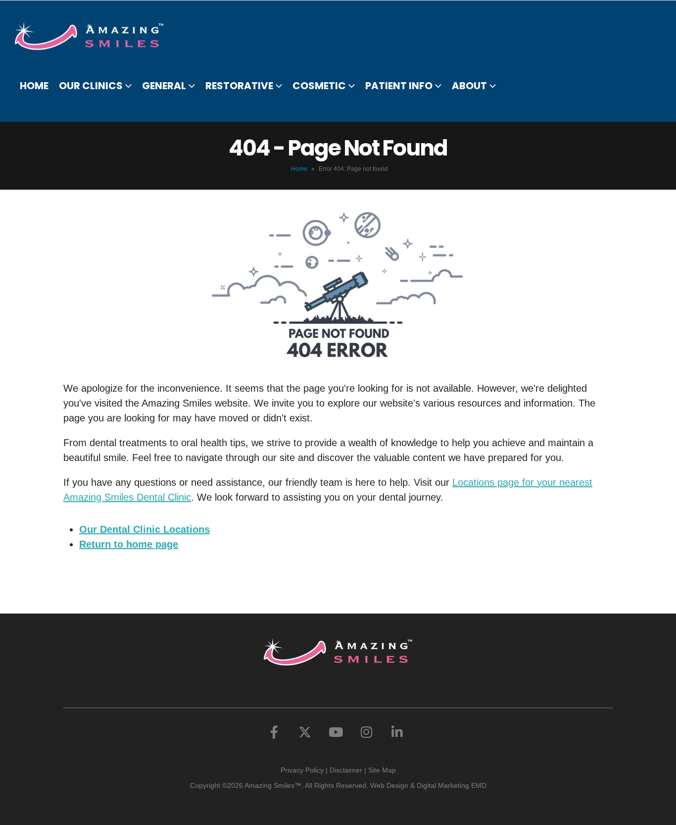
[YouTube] (335, 732)
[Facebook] (274, 732)
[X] (305, 732)
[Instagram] (366, 732)
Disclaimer (346, 770)
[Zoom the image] (338, 646)
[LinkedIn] (397, 732)
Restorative (239, 86)
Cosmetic (319, 86)
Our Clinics (91, 86)
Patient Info (399, 86)
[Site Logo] (95, 36)
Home (34, 86)
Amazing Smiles (269, 785)
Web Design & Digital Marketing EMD (428, 785)
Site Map (382, 770)
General (164, 86)
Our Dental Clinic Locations (144, 529)
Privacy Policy (302, 770)
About (469, 86)
